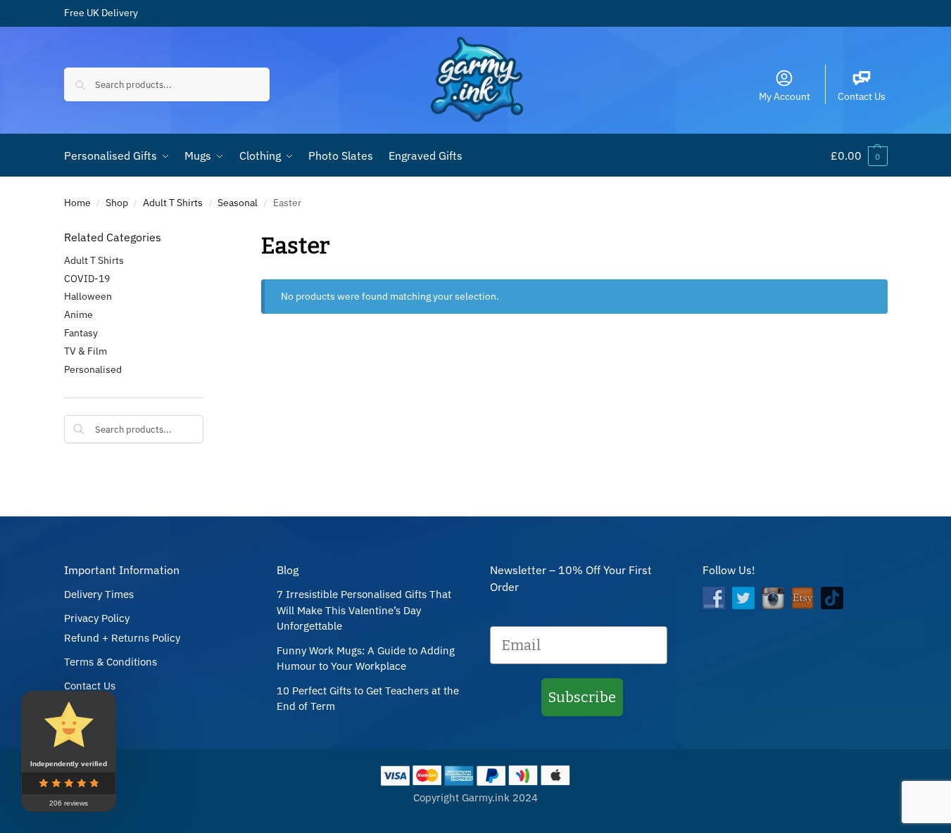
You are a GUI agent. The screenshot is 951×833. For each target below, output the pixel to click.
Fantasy (81, 332)
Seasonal (238, 202)
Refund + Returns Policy (122, 637)
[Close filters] (207, 238)
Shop (117, 202)
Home (77, 202)
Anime (78, 314)
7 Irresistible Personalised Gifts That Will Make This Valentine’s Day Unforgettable (364, 609)
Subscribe (582, 697)
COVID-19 (87, 278)
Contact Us (862, 96)
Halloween (88, 296)
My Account (784, 96)
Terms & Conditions (110, 661)
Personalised (93, 369)
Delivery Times (99, 594)
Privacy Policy (97, 618)
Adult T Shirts (173, 202)
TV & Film (85, 351)
